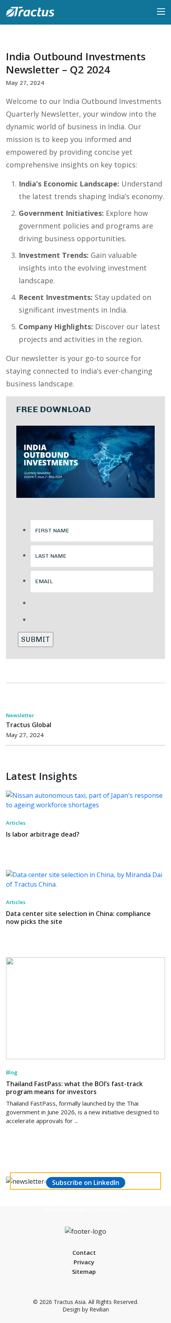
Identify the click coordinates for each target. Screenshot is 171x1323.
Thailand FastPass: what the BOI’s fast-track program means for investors (74, 1088)
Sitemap (84, 1271)
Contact (84, 1252)
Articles (15, 822)
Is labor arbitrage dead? (43, 834)
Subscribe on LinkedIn (85, 1182)
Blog (11, 1072)
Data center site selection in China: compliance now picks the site (78, 918)
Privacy (84, 1262)
